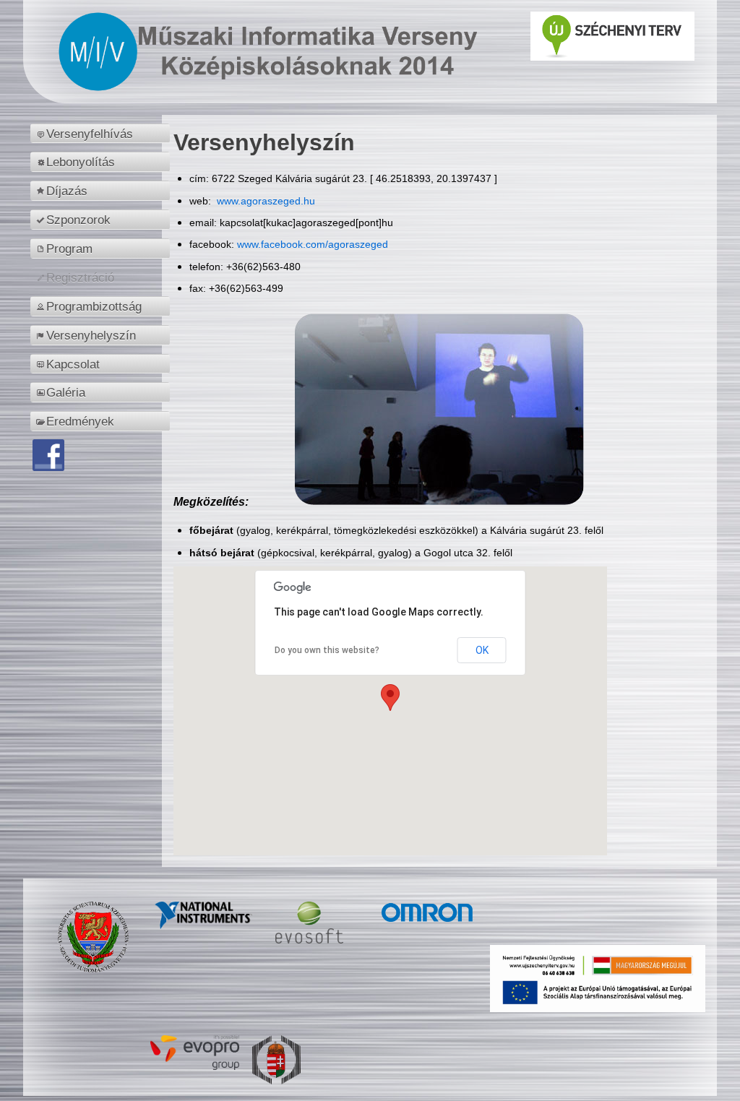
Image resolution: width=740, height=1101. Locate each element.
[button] (390, 697)
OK (482, 650)
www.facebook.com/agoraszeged (312, 244)
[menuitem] (102, 133)
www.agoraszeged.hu (264, 201)
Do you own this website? (327, 650)
